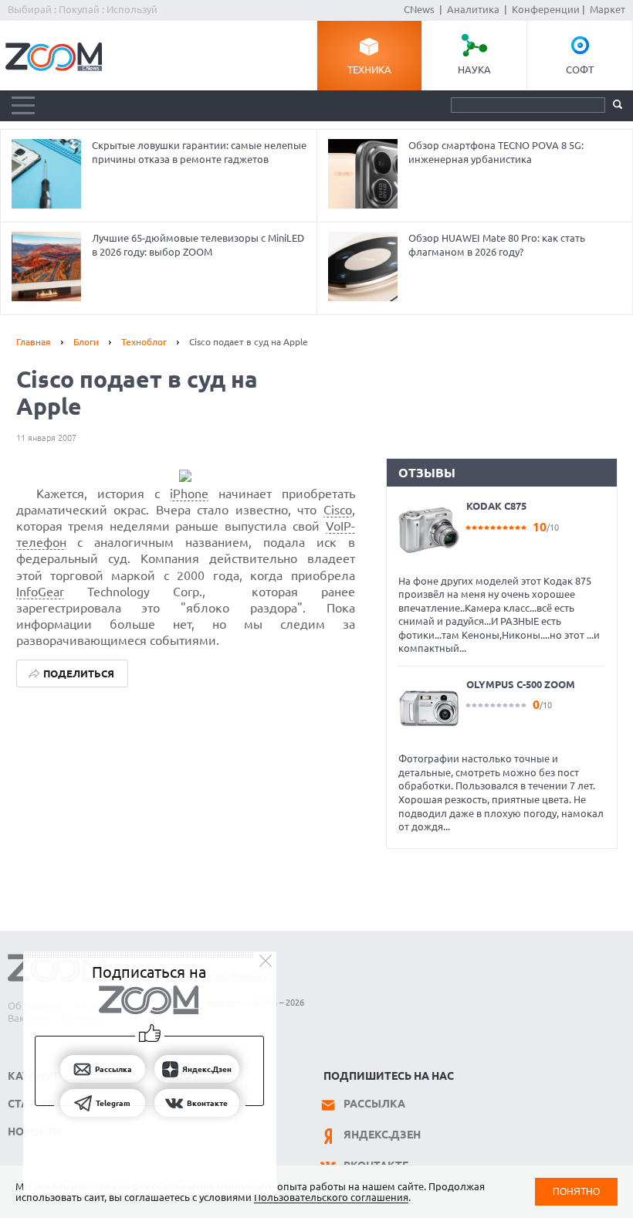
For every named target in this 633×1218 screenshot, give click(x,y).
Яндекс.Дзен (382, 1134)
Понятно (576, 1191)
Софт (580, 69)
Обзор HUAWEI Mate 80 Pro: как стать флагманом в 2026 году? (496, 244)
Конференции (546, 9)
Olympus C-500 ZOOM (520, 684)
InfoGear (40, 592)
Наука (474, 69)
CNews (419, 9)
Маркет (607, 9)
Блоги (86, 342)
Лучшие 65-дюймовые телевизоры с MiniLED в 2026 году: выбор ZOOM (198, 244)
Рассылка (374, 1104)
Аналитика (473, 9)
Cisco (337, 510)
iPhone (189, 493)
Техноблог (144, 342)
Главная (33, 342)
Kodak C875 (496, 505)
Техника (369, 69)
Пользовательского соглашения (331, 1197)
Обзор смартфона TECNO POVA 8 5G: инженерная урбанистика (496, 152)
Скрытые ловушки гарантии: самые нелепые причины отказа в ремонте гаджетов (199, 152)
